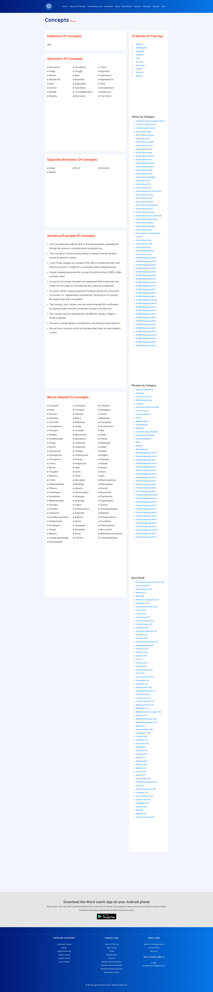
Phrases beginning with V (146, 526)
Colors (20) (140, 610)
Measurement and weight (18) (148, 712)
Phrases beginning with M (146, 495)
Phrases (147, 6)
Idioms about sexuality (145, 226)
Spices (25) (140, 775)
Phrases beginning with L (146, 491)
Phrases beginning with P (146, 505)
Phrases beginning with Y (146, 533)
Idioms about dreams (145, 156)
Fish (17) (139, 659)
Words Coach (105, 985)
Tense (111, 951)
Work (138, 442)
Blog (117, 6)
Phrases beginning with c (146, 460)
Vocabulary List (95, 6)
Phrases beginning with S (146, 516)
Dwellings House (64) (145, 645)
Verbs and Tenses (64, 944)
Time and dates (142, 411)
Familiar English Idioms (145, 128)
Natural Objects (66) (144, 729)
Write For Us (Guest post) (154, 944)
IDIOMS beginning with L (146, 296)
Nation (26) (140, 726)
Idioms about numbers (145, 212)
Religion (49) (141, 764)
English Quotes (64, 955)
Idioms (137, 6)
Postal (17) (140, 757)
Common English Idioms (146, 124)
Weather (139, 446)
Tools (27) (140, 785)
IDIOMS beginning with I (146, 286)
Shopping (140, 428)
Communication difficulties (147, 432)
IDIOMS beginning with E (146, 272)
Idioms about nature (144, 209)
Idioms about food (144, 159)
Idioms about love (143, 187)
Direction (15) (141, 635)
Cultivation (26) (142, 628)
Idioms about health (144, 170)
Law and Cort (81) (143, 698)
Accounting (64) (142, 585)
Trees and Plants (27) (145, 796)
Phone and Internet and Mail (147, 407)
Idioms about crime (144, 149)
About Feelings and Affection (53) (150, 582)
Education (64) (142, 649)
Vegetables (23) (142, 803)
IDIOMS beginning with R (146, 317)
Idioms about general (145, 166)
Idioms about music (144, 198)
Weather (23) (141, 814)
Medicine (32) (141, 715)
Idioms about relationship (146, 219)
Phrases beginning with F (146, 470)
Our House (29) (142, 743)
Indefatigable (141, 48)
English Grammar (64, 951)
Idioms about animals (145, 135)
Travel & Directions (144, 397)
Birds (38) (140, 596)
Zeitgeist (139, 55)
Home (65, 6)
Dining (138, 418)
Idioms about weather (145, 251)
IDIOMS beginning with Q (146, 314)
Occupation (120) (143, 733)
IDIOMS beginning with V (146, 331)
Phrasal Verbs (111, 955)
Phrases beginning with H (146, 477)
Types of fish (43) (143, 799)
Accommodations (143, 414)
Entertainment (142, 425)
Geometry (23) (142, 684)
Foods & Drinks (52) (144, 670)
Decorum (140, 62)
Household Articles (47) (146, 691)
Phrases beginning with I (146, 481)
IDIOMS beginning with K (146, 293)
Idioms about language (145, 177)
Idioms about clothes (145, 142)
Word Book (127, 6)
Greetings (140, 393)
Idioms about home (144, 173)
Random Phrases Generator (112, 969)
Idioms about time (143, 240)
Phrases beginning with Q (146, 509)
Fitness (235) (141, 663)
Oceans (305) (141, 736)
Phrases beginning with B (146, 456)
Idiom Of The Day (112, 944)
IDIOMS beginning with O (146, 307)
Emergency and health (145, 435)
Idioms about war (143, 247)
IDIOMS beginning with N (146, 303)
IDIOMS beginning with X (146, 338)
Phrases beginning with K (146, 488)
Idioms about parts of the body (149, 216)
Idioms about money (144, 195)
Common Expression (144, 389)
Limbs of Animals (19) (145, 701)
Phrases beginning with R (146, 512)
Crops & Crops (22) (144, 624)
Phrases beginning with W (146, 530)
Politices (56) (141, 754)
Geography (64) (142, 680)
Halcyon (139, 76)
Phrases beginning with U (146, 523)
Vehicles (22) (141, 807)
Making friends (142, 421)
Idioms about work (144, 254)
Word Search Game (111, 972)
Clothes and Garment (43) (147, 607)
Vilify (138, 58)
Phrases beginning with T (146, 519)
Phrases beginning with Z (146, 537)
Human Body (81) (143, 694)
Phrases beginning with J (146, 484)
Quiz (164, 6)
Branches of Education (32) (147, 600)
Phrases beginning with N (146, 498)
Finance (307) (141, 656)
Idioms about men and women (148, 191)
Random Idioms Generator (111, 965)
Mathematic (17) (143, 708)
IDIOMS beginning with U (146, 328)
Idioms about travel (144, 244)
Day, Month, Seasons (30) (146, 631)
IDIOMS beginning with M (146, 300)
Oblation (139, 44)
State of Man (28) (143, 778)
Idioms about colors (144, 145)
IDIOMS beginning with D (146, 268)
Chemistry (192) (143, 603)
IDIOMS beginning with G (146, 279)
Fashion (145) (142, 652)
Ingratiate (140, 51)
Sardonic (139, 72)
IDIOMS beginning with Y (146, 342)
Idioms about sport (144, 230)
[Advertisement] (85, 125)
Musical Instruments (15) (146, 722)
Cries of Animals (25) (145, 621)
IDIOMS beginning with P (146, 310)
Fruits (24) (140, 673)
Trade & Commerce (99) (146, 789)
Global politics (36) (144, 687)
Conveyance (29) (143, 617)
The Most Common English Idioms (150, 121)
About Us (154, 951)
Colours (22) (141, 614)
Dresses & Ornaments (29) (147, 642)
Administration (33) (144, 589)
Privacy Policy (153, 948)
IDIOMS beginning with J (146, 289)
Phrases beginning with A (146, 453)
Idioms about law (143, 180)
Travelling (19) (142, 792)
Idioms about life (143, 184)
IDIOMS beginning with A (146, 258)
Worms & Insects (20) (145, 817)
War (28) (139, 810)
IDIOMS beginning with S (146, 321)
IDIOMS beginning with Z (146, 345)
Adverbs (111, 958)
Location (139, 404)
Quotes (156, 6)
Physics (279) (141, 750)
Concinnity (140, 65)
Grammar (109, 6)
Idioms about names (144, 202)
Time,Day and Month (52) (146, 782)
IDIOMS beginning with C (146, 265)
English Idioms (64, 958)
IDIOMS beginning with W (146, 335)
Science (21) (141, 771)
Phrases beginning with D (146, 463)
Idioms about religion (145, 223)
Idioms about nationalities (147, 205)
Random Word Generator (111, 962)
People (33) (141, 747)
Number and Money (144, 400)
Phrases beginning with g (146, 474)
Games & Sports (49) (145, 677)
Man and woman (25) (145, 705)
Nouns (64, 948)
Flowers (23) (141, 666)
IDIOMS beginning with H (146, 282)
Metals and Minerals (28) (146, 719)
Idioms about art (143, 138)
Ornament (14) (142, 740)
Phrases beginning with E (146, 467)
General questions (143, 439)
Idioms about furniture (145, 163)
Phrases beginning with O (146, 502)
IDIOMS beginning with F (146, 275)
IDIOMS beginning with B (146, 261)
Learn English (64, 962)
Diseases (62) (142, 638)
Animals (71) (141, 592)
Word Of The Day (78, 6)
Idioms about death (144, 152)
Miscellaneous (142, 449)
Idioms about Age (143, 131)
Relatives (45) (141, 761)
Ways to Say (112, 948)
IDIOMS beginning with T (146, 324)
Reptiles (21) (141, 768)
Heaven (139, 69)
